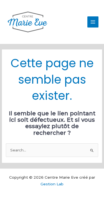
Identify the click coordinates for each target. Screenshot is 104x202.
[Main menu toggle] (93, 22)
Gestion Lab (52, 184)
